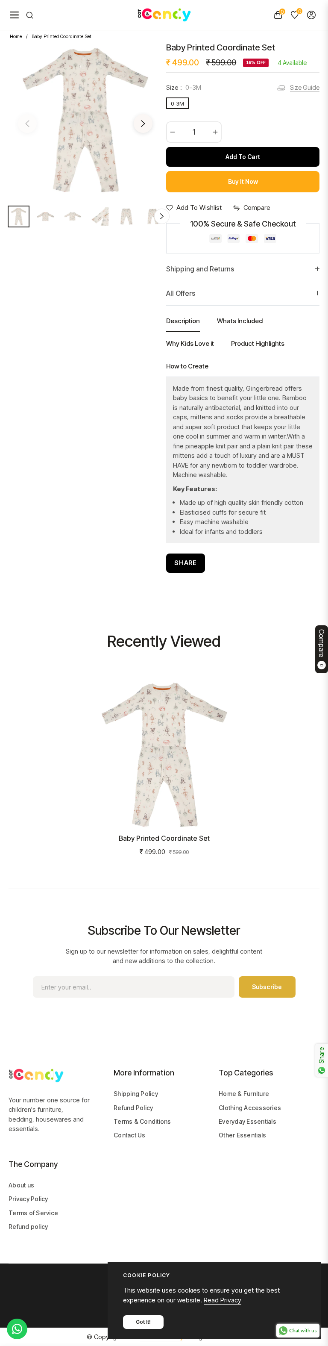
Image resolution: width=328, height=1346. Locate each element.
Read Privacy (222, 1300)
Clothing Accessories (250, 1107)
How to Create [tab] (187, 366)
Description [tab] (183, 321)
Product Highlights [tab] (257, 343)
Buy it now (243, 181)
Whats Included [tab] (240, 321)
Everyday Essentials (247, 1121)
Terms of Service (33, 1212)
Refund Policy (133, 1107)
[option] (85, 118)
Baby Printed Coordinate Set (164, 838)
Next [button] (143, 123)
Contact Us (130, 1135)
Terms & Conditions (142, 1121)
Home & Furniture (244, 1093)
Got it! (143, 1322)
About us (21, 1185)
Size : (183, 87)
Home (16, 36)
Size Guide (304, 87)
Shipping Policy (136, 1093)
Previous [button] (27, 123)
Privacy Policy (28, 1198)
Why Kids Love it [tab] (190, 343)
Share (185, 563)
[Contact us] (17, 1329)
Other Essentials (242, 1135)
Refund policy (28, 1226)
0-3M (177, 103)
